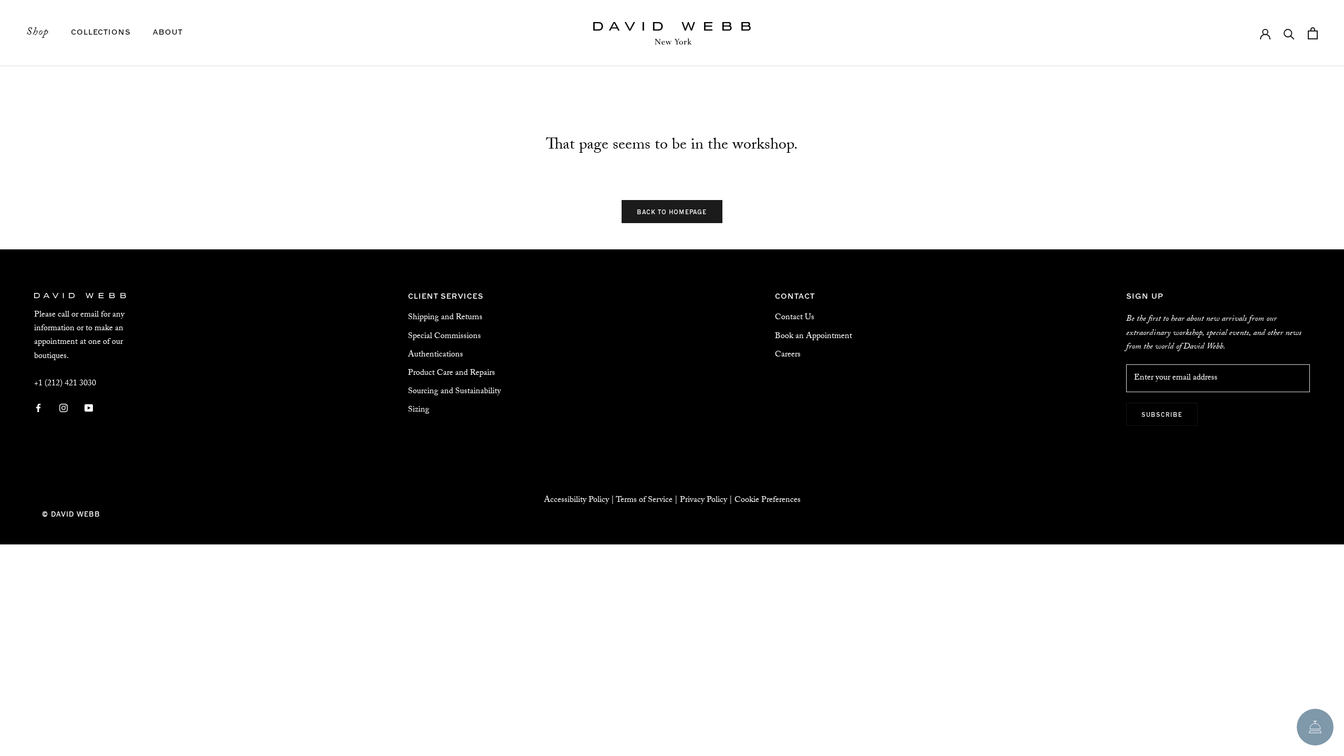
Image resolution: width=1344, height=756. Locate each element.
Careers (788, 355)
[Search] (1289, 33)
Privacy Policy (703, 501)
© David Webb (71, 513)
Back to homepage (672, 211)
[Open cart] (1313, 33)
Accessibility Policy (576, 501)
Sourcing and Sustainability (454, 392)
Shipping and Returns (445, 318)
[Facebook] (38, 408)
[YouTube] (89, 408)
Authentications (435, 355)
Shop (37, 33)
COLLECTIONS (101, 31)
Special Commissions (444, 337)
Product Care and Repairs (451, 374)
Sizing (418, 410)
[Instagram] (63, 408)
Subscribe (1161, 414)
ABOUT (168, 31)
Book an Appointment (813, 337)
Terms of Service (644, 501)
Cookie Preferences (767, 501)
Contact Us (794, 318)
